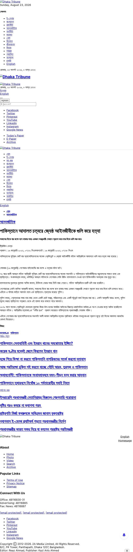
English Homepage (125, 438)
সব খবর (9, 160)
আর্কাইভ (9, 196)
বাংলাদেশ (10, 21)
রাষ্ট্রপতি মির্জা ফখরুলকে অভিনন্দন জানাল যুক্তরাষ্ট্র (31, 413)
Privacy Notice (15, 483)
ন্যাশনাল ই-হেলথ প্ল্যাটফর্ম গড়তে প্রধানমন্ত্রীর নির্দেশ (33, 421)
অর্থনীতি (9, 31)
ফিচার (8, 47)
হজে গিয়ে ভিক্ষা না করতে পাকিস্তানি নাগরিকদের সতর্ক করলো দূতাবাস (43, 359)
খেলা (8, 37)
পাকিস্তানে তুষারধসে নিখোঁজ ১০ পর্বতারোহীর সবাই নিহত (35, 383)
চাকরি (8, 60)
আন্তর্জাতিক (11, 28)
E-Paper (11, 138)
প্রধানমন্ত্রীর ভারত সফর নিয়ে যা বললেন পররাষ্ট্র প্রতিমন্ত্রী (36, 429)
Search (10, 463)
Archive (11, 142)
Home (10, 454)
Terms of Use (14, 480)
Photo (10, 457)
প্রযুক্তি (9, 54)
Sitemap (11, 486)
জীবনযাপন (10, 44)
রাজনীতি (9, 24)
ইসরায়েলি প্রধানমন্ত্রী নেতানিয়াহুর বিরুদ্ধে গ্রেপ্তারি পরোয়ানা (38, 397)
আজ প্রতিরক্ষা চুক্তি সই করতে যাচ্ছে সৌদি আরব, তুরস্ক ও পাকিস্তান (44, 367)
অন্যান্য (9, 57)
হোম (8, 154)
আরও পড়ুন (4, 336)
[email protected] (10, 512)
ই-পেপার (10, 18)
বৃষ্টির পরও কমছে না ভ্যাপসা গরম (21, 405)
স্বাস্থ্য (9, 50)
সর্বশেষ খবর (4, 390)
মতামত (9, 34)
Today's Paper (15, 135)
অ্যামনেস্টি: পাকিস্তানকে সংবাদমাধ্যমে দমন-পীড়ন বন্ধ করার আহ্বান (43, 375)
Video (10, 460)
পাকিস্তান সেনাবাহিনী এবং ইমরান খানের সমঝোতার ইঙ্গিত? (36, 343)
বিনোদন (9, 41)
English (10, 63)
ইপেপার (3, 90)
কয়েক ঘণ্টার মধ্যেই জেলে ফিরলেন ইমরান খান (28, 351)
